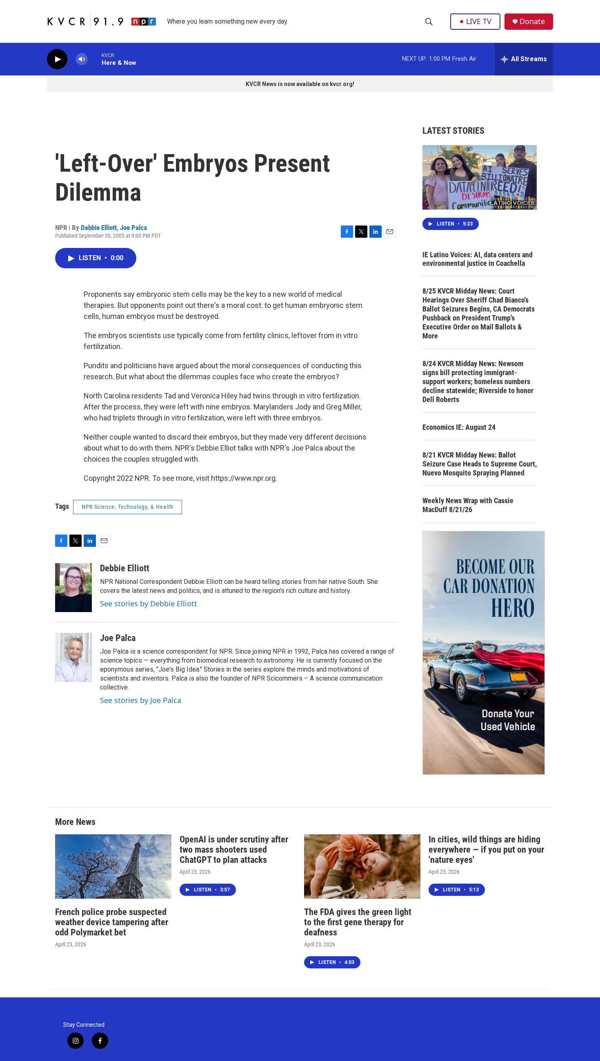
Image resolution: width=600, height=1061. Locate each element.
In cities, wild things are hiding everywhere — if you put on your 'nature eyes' (486, 849)
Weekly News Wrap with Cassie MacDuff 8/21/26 (467, 505)
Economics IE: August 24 (459, 427)
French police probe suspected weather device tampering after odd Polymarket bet (111, 922)
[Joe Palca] (73, 657)
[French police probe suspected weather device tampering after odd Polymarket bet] (113, 866)
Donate (532, 21)
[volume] (82, 59)
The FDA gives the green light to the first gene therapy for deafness (357, 922)
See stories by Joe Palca (140, 700)
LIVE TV (478, 21)
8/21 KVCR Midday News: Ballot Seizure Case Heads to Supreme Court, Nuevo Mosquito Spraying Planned (479, 464)
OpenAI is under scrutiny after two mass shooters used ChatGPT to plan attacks (234, 849)
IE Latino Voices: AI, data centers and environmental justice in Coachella (477, 259)
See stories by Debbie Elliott (148, 603)
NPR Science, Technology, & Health (127, 507)
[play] (57, 59)
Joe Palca (133, 227)
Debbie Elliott (99, 227)
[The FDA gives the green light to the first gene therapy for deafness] (362, 866)
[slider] (94, 59)
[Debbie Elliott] (73, 587)
